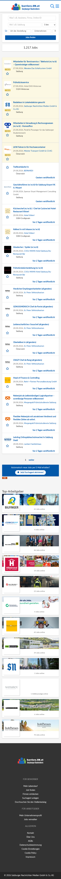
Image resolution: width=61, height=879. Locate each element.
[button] (6, 30)
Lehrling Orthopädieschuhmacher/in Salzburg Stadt (33, 438)
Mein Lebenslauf (30, 786)
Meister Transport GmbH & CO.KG (38, 151)
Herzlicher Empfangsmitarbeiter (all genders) (32, 289)
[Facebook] (26, 771)
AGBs (30, 841)
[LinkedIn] (35, 771)
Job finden (30, 790)
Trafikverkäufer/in (21, 167)
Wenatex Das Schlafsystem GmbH (38, 68)
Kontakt (30, 833)
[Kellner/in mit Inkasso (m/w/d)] (7, 231)
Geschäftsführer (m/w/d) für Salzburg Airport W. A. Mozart (34, 186)
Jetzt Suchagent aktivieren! (32, 472)
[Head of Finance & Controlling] (7, 380)
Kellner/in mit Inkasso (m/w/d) (26, 229)
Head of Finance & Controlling (26, 378)
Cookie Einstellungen (31, 849)
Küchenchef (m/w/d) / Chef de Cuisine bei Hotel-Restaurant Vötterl (34, 210)
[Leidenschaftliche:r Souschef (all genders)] (7, 326)
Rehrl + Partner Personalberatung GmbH (40, 382)
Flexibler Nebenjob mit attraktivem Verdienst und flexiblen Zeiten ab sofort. (34, 418)
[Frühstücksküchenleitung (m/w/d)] (7, 270)
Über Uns (30, 837)
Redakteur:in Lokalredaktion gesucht (29, 102)
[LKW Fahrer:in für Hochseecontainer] (7, 149)
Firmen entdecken (30, 794)
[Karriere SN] (25, 6)
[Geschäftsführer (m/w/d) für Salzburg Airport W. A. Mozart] (7, 187)
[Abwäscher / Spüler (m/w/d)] (7, 249)
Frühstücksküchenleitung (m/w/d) (28, 268)
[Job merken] (8, 73)
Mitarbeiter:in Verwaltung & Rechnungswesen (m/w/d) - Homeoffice (33, 124)
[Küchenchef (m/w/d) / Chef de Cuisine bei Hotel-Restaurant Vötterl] (7, 210)
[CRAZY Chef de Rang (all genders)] (7, 362)
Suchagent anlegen (30, 798)
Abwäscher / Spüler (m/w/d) (25, 247)
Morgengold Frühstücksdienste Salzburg (40, 402)
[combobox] (32, 18)
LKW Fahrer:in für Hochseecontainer (29, 147)
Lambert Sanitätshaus (32, 444)
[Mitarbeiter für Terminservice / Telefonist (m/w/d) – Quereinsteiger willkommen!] (7, 63)
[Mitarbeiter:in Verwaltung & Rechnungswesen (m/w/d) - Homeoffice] (7, 125)
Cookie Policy (30, 853)
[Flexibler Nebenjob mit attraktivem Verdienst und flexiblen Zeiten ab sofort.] (7, 418)
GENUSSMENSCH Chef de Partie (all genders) (33, 307)
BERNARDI (28, 171)
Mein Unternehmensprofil (30, 816)
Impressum (30, 857)
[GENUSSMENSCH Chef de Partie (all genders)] (7, 308)
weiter (31, 460)
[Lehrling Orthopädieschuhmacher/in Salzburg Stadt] (7, 439)
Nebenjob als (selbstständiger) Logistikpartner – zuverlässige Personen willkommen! (33, 397)
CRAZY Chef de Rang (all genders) (27, 360)
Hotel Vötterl (29, 215)
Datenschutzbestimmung (31, 845)
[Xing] (31, 771)
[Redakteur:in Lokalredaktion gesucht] (7, 104)
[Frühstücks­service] (7, 84)
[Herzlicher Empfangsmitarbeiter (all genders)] (7, 291)
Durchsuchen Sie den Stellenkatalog (30, 802)
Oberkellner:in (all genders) (24, 342)
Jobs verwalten (30, 820)
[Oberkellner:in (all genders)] (7, 344)
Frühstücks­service (21, 83)
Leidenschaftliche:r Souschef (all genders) (31, 325)
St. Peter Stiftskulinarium (34, 292)
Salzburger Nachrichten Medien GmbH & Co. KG (32, 875)
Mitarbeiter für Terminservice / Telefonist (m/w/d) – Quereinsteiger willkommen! (35, 63)
